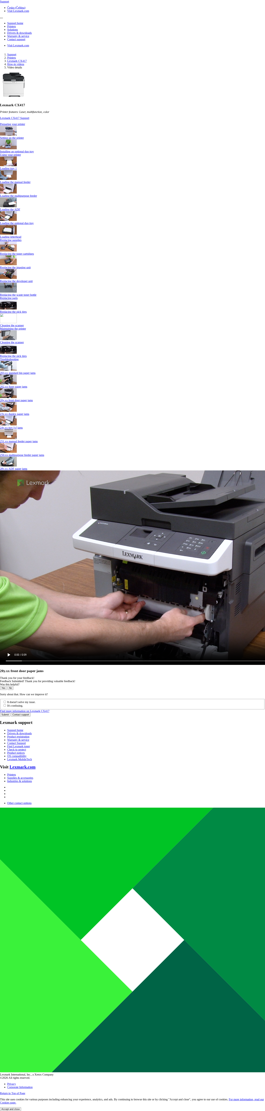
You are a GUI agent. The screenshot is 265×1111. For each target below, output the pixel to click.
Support (11, 54)
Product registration (18, 736)
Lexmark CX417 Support (14, 118)
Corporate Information (20, 1087)
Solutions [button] (12, 29)
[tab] (132, 124)
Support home (15, 730)
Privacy (11, 1083)
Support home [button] (15, 23)
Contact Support (16, 743)
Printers (11, 57)
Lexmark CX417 (17, 60)
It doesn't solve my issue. (21, 702)
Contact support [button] (16, 39)
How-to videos (15, 64)
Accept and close (10, 1109)
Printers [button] (11, 26)
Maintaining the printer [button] (13, 328)
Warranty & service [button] (18, 36)
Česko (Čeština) (16, 7)
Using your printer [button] (10, 154)
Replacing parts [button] (9, 298)
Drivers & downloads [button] (19, 32)
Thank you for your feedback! (17, 677)
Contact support (20, 714)
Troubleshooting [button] (9, 359)
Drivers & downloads (19, 733)
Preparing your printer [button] (12, 124)
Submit (5, 714)
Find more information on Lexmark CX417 (24, 711)
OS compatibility (16, 756)
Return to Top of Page (12, 1093)
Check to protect (16, 749)
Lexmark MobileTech (19, 759)
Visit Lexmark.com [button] (18, 10)
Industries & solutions (19, 781)
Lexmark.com (23, 767)
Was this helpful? (9, 684)
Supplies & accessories (20, 777)
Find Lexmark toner (18, 746)
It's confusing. (15, 705)
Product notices (16, 752)
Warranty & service (18, 739)
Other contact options (19, 803)
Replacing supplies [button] (10, 240)
